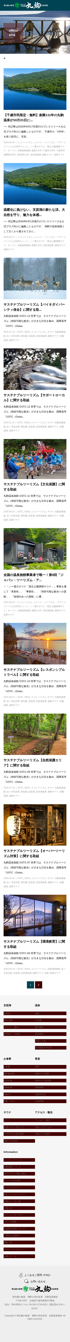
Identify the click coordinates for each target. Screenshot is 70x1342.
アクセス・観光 (42, 1120)
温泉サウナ (59, 154)
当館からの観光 (42, 1134)
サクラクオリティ (12, 1187)
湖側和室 (39, 1087)
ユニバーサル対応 (12, 1180)
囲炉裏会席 (9, 1073)
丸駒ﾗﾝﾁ (7, 1094)
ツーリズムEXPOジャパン (16, 146)
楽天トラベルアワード (14, 1194)
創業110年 (37, 150)
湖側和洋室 (40, 1094)
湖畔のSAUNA (11, 1141)
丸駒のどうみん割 (12, 1201)
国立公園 (8, 1020)
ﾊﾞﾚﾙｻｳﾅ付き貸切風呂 (14, 1134)
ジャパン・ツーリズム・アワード (50, 142)
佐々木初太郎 (13, 336)
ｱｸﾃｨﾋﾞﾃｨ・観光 (11, 1027)
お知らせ (8, 1208)
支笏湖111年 (23, 154)
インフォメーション (13, 1160)
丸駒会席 (8, 1087)
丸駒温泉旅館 (24, 150)
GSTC (20, 332)
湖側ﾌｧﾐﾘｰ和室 (42, 1073)
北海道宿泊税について (14, 1228)
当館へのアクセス (43, 1127)
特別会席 (8, 1080)
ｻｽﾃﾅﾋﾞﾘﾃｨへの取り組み (15, 1173)
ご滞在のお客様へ (12, 1235)
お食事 (7, 1067)
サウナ (50, 332)
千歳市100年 (49, 150)
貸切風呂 (39, 1034)
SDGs (27, 332)
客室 (37, 1067)
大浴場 (38, 1020)
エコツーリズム (24, 142)
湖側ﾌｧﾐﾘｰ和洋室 (43, 1080)
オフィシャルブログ (13, 1215)
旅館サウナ (47, 154)
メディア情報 (10, 1222)
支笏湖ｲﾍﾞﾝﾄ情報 (12, 1034)
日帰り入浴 (40, 1041)
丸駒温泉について (12, 1166)
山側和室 (39, 1101)
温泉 (6, 340)
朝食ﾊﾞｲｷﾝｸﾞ (9, 1101)
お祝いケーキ (10, 1256)
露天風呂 (39, 1027)
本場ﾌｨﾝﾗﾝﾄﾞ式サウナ (14, 1127)
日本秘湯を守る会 (43, 1048)
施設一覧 (8, 1242)
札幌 (62, 336)
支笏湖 (31, 336)
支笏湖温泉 (35, 154)
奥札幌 (24, 336)
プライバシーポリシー (14, 1249)
